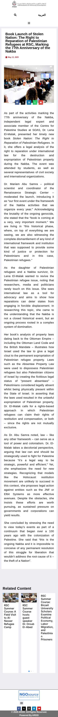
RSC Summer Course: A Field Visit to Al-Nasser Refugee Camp (10, 616)
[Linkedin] (34, 709)
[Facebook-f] (19, 709)
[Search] (15, 15)
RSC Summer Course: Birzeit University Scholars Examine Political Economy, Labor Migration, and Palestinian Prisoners (47, 617)
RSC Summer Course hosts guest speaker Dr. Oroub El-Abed (28, 616)
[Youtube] (39, 709)
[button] (29, 23)
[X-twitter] (24, 709)
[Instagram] (29, 709)
